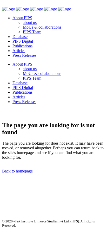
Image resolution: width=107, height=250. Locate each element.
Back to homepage (17, 171)
